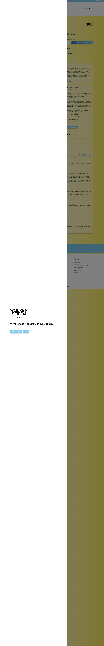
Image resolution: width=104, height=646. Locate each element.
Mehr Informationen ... (36, 326)
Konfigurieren (26, 331)
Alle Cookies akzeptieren (16, 331)
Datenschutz (17, 336)
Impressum (12, 336)
